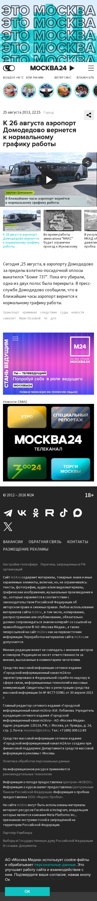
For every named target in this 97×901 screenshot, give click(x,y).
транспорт (11, 312)
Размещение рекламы (25, 549)
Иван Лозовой (30, 318)
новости (77, 312)
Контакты (77, 542)
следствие (48, 312)
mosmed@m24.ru (37, 730)
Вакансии (13, 542)
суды (64, 312)
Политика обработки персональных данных (36, 761)
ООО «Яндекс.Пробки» (45, 797)
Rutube (50, 513)
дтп (53, 318)
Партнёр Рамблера (17, 832)
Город (49, 112)
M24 (30, 495)
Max (78, 513)
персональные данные (55, 864)
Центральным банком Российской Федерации (48, 790)
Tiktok (64, 513)
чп (45, 318)
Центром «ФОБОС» (77, 782)
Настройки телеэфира (20, 564)
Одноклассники (36, 513)
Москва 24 (48, 68)
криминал (30, 312)
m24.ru (16, 577)
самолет (9, 318)
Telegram (8, 513)
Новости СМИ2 (15, 402)
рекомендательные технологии (27, 774)
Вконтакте (22, 513)
